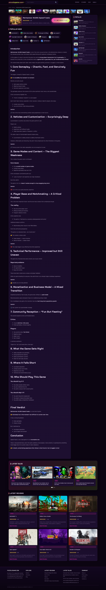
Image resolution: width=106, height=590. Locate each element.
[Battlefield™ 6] (12, 11)
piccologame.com (16, 2)
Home (10, 7)
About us (84, 573)
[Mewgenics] (53, 11)
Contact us (84, 579)
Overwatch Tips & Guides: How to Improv (71, 573)
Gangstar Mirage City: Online (51, 573)
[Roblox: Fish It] (66, 11)
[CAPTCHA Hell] (87, 11)
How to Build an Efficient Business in (71, 582)
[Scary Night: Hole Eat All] (39, 11)
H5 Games (83, 2)
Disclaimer (84, 577)
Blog (89, 2)
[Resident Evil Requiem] (46, 11)
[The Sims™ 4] (80, 11)
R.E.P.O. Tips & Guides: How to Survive (71, 578)
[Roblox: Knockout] (59, 11)
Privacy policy (85, 575)
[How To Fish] (73, 11)
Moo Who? (47, 579)
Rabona (46, 577)
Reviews (77, 2)
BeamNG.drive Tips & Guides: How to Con (70, 575)
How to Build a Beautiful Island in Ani (71, 580)
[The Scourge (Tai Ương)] (25, 11)
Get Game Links (62, 20)
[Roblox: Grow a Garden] (18, 11)
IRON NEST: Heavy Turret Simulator (52, 581)
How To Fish (47, 575)
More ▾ (94, 2)
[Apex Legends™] (32, 11)
